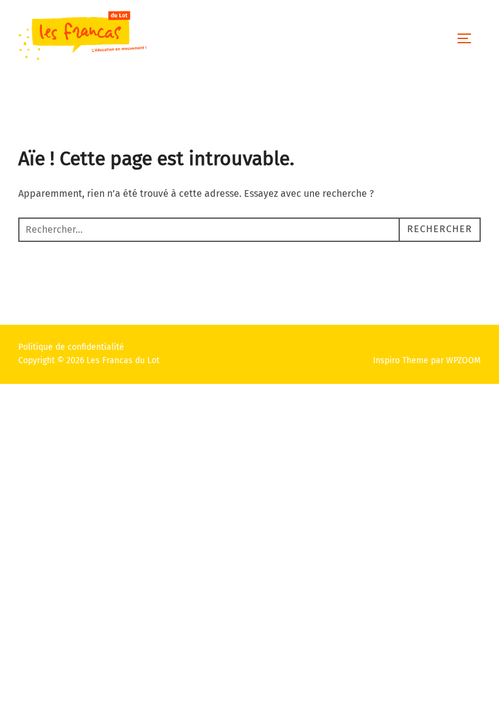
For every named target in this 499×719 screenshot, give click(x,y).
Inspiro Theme (400, 360)
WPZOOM (463, 360)
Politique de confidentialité (71, 347)
